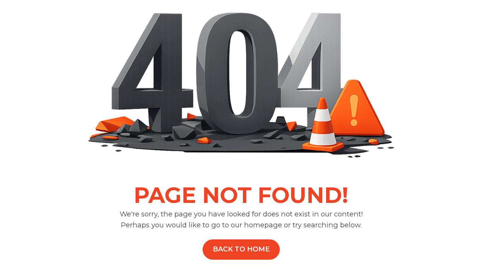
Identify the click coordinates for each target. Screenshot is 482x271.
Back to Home (241, 249)
